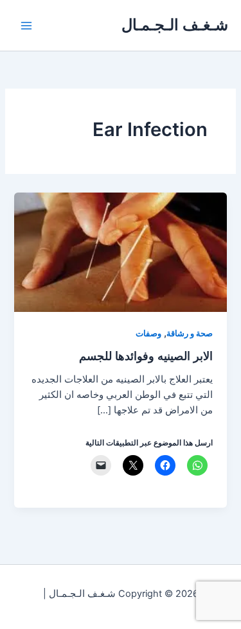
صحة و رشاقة (189, 333)
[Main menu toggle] (26, 25)
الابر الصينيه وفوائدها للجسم (146, 356)
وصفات (148, 333)
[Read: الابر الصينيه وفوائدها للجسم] (120, 251)
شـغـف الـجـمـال (174, 24)
